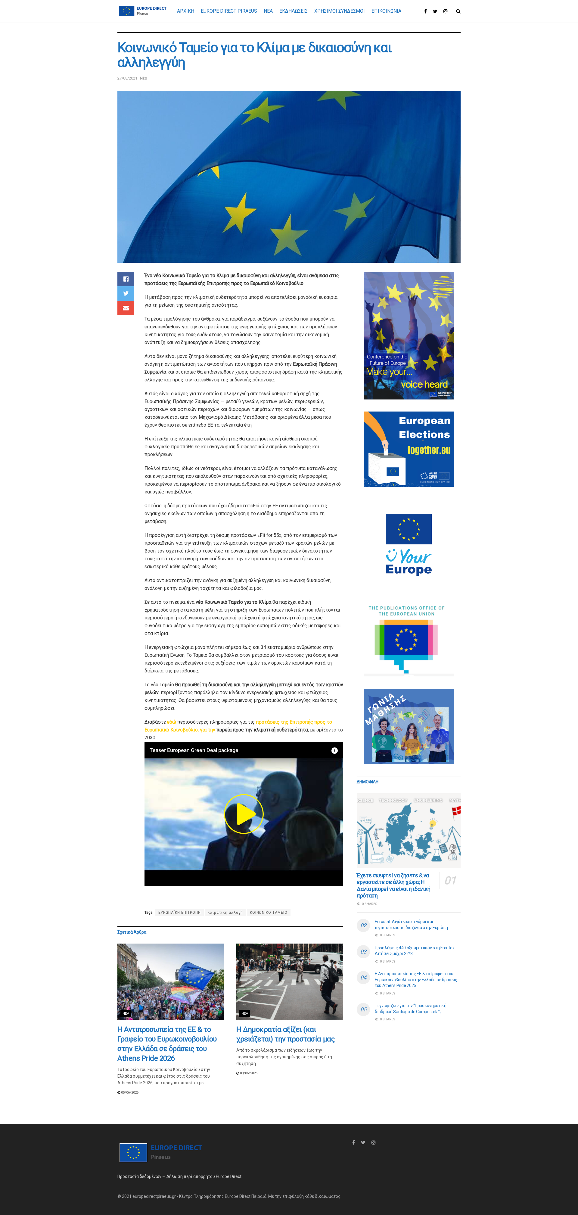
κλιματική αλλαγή (225, 912)
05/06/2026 (129, 1092)
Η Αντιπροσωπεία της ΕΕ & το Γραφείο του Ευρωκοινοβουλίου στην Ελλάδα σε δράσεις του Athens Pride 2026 (416, 979)
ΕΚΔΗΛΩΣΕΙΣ (293, 11)
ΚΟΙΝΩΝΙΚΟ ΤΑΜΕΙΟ (268, 912)
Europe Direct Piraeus (229, 11)
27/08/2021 (127, 78)
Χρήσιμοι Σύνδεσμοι (339, 11)
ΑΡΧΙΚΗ (185, 11)
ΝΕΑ (268, 11)
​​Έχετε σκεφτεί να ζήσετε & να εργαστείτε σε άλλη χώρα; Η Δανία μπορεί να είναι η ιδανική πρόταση (393, 885)
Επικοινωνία (386, 11)
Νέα (143, 78)
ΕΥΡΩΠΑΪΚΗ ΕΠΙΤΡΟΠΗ (179, 912)
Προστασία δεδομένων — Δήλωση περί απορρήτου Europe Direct (179, 1176)
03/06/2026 (248, 1073)
